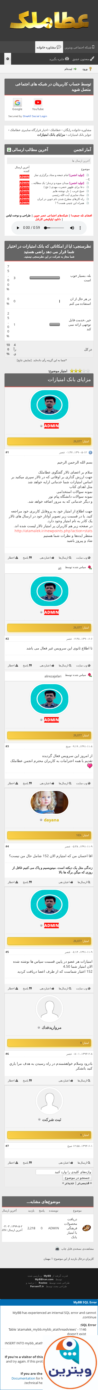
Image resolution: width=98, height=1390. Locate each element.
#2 (7, 638)
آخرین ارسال (15, 1230)
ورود (84, 69)
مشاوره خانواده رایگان (77, 130)
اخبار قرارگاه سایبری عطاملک (29, 130)
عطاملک (55, 130)
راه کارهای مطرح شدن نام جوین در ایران (60, 198)
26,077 (77, 441)
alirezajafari (52, 676)
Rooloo (43, 1282)
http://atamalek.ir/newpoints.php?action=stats (53, 530)
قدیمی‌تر (83, 1183)
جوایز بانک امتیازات (79, 135)
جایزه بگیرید (57, 59)
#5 (7, 952)
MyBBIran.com (44, 1279)
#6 (7, 1054)
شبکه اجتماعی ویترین (78, 47)
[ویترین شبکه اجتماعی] (70, 1362)
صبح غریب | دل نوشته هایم (68, 190)
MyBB (47, 1275)
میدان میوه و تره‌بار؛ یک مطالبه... (57, 182)
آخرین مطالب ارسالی (29, 149)
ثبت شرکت (51, 1119)
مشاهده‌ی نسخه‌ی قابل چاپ (77, 1248)
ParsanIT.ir (37, 1286)
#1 (7, 452)
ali (59, 568)
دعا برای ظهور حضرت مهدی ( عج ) (64, 186)
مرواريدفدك (52, 1027)
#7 (7, 1146)
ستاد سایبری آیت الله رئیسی (68, 194)
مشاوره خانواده (47, 47)
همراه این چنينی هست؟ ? (69, 202)
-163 (79, 835)
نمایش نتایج (24, 360)
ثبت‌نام (68, 69)
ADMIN (53, 1228)
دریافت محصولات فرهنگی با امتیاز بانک (70, 1228)
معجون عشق (81, 59)
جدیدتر (69, 1183)
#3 (7, 746)
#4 (7, 846)
